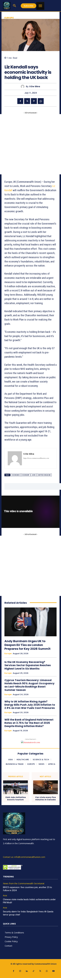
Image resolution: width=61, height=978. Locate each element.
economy (25, 475)
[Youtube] (53, 971)
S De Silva (34, 86)
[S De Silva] (23, 86)
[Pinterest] (34, 101)
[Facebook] (20, 101)
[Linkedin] (26, 971)
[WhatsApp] (41, 101)
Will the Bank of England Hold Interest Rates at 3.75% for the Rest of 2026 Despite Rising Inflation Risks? (28, 723)
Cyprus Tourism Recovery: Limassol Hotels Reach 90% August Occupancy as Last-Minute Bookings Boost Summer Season (29, 685)
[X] (27, 101)
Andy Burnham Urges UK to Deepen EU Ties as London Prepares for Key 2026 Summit (27, 645)
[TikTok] (33, 971)
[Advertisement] (30, 144)
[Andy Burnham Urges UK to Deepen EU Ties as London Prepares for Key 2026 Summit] (30, 621)
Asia (5, 895)
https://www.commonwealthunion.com (36, 458)
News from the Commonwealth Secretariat (23, 883)
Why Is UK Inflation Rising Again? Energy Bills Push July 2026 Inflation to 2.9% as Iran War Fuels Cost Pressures (29, 705)
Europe (9, 18)
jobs (34, 475)
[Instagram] (20, 971)
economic (16, 475)
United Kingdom (44, 475)
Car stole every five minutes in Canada (45, 798)
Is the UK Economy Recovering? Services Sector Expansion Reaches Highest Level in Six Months (27, 665)
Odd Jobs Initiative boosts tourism (15, 798)
